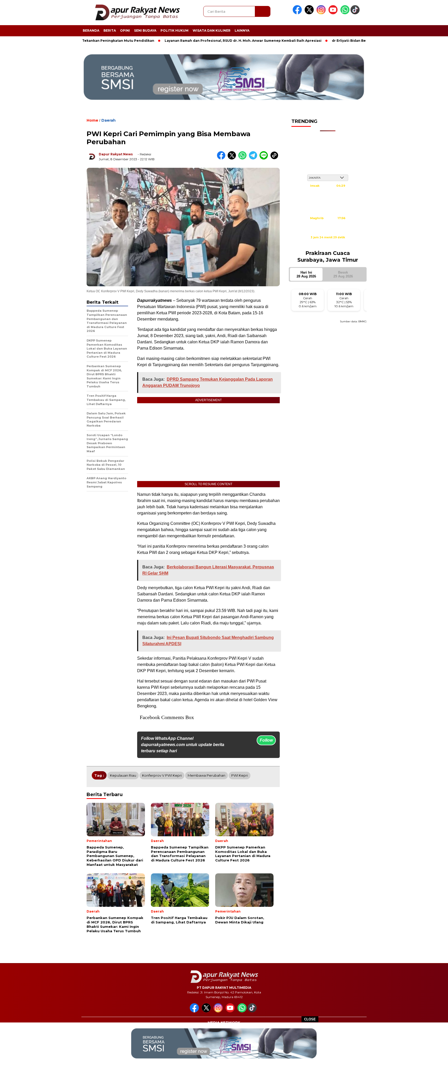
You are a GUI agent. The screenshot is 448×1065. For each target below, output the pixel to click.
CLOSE (310, 1019)
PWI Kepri (239, 775)
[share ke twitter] (233, 158)
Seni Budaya (145, 30)
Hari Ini (306, 274)
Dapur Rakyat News (116, 154)
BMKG (362, 321)
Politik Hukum (174, 30)
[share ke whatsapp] (243, 158)
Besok (343, 274)
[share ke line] (265, 158)
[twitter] (310, 13)
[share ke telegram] (254, 158)
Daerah (108, 120)
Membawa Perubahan (206, 775)
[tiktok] (356, 13)
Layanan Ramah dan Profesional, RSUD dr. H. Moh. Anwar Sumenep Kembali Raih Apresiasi (213, 41)
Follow (266, 740)
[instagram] (322, 13)
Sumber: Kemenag (327, 243)
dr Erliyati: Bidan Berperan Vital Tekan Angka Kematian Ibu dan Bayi (361, 41)
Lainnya (242, 30)
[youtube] (333, 13)
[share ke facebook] (222, 158)
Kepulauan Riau (123, 775)
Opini (125, 30)
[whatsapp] (344, 13)
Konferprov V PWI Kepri (162, 775)
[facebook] (298, 13)
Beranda (91, 30)
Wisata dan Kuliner (211, 30)
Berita (109, 30)
